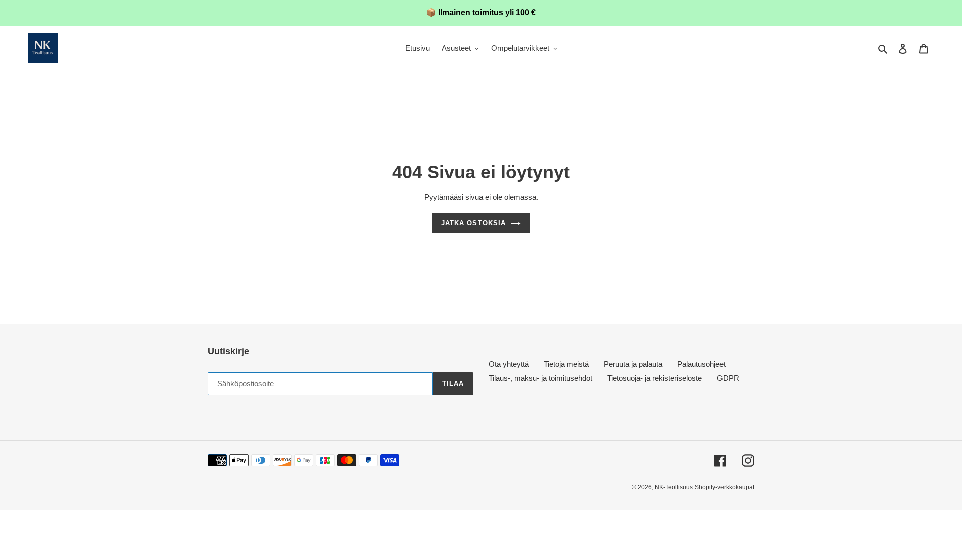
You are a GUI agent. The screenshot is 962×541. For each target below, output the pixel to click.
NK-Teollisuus (674, 487)
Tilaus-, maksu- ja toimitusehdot (540, 378)
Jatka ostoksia (473, 223)
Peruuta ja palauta (633, 364)
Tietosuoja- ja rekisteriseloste (654, 378)
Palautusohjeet (701, 364)
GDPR (728, 378)
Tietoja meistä (566, 364)
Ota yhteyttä (509, 364)
